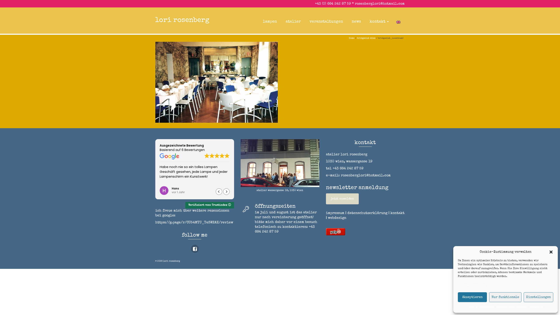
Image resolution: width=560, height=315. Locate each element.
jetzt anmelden (342, 198)
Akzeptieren (472, 297)
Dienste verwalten (472, 285)
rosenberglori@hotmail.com (380, 4)
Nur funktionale (505, 297)
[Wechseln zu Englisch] (398, 22)
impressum (536, 307)
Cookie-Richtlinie (481, 307)
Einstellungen (538, 297)
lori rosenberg (182, 20)
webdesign (337, 218)
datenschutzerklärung (367, 213)
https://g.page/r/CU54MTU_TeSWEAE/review (194, 222)
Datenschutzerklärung (512, 307)
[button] (551, 252)
